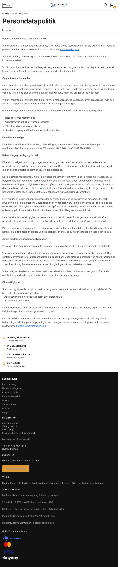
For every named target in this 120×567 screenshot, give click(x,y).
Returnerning (9, 384)
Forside (5, 13)
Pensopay (40, 188)
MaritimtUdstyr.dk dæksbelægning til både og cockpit (30, 495)
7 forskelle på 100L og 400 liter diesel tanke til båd (28, 502)
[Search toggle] (106, 5)
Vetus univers (9, 404)
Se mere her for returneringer (18, 433)
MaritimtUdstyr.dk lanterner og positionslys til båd (28, 522)
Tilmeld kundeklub (16, 468)
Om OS (5, 400)
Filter (9, 30)
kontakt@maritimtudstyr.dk (31, 325)
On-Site (6, 408)
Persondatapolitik (11, 396)
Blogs (5, 412)
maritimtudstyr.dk (69, 49)
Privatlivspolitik (10, 392)
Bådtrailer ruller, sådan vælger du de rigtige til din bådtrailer (33, 509)
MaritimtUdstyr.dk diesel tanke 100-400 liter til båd (28, 516)
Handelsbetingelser (12, 388)
